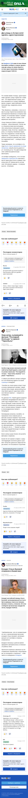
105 (24, 694)
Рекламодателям (14, 787)
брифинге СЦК (8, 63)
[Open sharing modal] (18, 305)
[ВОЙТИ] (25, 9)
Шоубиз (3, 326)
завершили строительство (9, 158)
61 (3, 694)
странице (4, 382)
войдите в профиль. (9, 261)
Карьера (9, 560)
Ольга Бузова (10, 681)
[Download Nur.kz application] (14, 3)
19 (20, 484)
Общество (4, 19)
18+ (8, 472)
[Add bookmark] (25, 305)
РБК (10, 398)
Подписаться (14, 215)
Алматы (4, 681)
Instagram (15, 318)
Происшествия (11, 326)
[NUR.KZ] (14, 9)
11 (11, 694)
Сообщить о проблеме (14, 783)
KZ (23, 9)
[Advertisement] (14, 83)
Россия (4, 472)
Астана (4, 231)
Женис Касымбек (11, 231)
